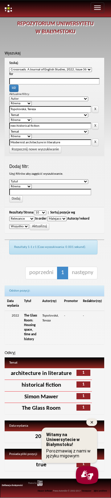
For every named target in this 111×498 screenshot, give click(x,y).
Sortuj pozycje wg (62, 212)
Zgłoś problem (100, 491)
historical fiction (41, 385)
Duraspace (86, 491)
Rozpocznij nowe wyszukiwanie (35, 149)
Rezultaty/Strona (21, 212)
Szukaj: (14, 63)
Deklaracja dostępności (12, 485)
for (11, 74)
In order (41, 219)
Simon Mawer (41, 397)
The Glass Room (41, 408)
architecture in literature (41, 373)
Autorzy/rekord (78, 219)
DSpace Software (45, 491)
